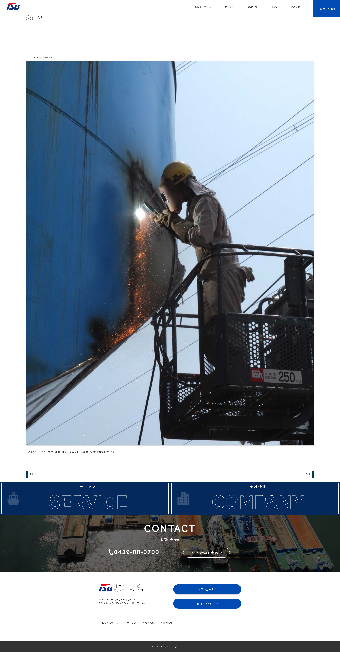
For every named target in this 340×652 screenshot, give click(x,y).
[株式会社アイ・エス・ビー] (13, 6)
